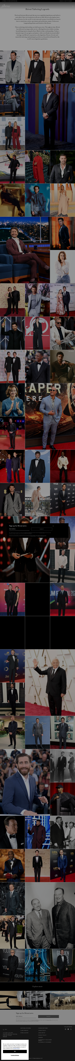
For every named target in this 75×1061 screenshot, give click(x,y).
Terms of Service (41, 535)
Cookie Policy (16, 1048)
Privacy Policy (42, 532)
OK (15, 1051)
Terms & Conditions (28, 532)
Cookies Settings (15, 1055)
